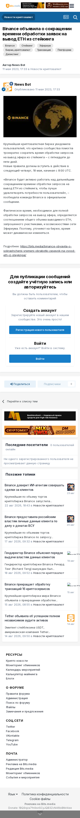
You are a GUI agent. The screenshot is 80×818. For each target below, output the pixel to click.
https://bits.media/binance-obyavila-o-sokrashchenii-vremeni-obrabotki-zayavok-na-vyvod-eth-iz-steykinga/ (39, 251)
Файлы (10, 707)
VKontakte (12, 735)
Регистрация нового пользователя (40, 329)
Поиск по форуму (18, 702)
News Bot (18, 65)
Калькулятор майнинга (21, 674)
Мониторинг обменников (23, 665)
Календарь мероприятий (23, 669)
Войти (40, 358)
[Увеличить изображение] (40, 116)
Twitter (10, 726)
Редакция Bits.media (19, 768)
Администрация (17, 698)
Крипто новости (17, 660)
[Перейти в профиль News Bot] (7, 87)
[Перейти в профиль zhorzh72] (70, 554)
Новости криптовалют (46, 69)
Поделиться (21, 384)
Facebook (12, 731)
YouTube (12, 744)
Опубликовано (37, 89)
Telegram (12, 740)
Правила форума (18, 693)
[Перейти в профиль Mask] (70, 487)
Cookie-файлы (40, 799)
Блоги (10, 678)
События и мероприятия (22, 777)
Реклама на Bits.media (21, 764)
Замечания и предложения (24, 711)
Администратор (17, 759)
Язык (12, 794)
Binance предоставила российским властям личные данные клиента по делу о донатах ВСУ (31, 521)
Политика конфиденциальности (45, 794)
